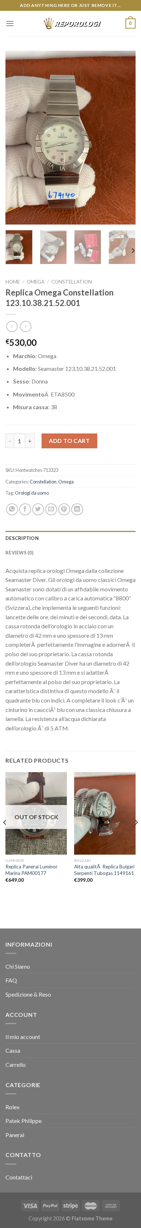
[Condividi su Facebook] (25, 509)
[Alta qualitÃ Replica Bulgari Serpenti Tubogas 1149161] (105, 813)
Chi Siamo (17, 966)
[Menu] (9, 23)
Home (12, 282)
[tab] (70, 538)
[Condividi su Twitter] (38, 509)
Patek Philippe (23, 1120)
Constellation (71, 282)
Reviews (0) (19, 553)
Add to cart (69, 440)
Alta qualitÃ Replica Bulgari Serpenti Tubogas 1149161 (104, 870)
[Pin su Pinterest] (64, 509)
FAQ (11, 980)
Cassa (12, 1050)
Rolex (12, 1106)
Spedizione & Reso (28, 994)
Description (22, 538)
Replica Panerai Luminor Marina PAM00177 (31, 870)
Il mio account (22, 1036)
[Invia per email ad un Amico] (51, 509)
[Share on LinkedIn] (77, 509)
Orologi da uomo (32, 493)
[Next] (124, 137)
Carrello (15, 1064)
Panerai (14, 1134)
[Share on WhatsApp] (12, 509)
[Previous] (17, 137)
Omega (35, 282)
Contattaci (18, 1177)
